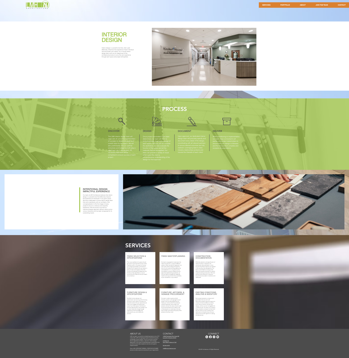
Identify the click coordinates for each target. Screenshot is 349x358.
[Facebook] (210, 337)
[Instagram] (214, 337)
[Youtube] (217, 337)
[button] (204, 57)
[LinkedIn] (206, 337)
